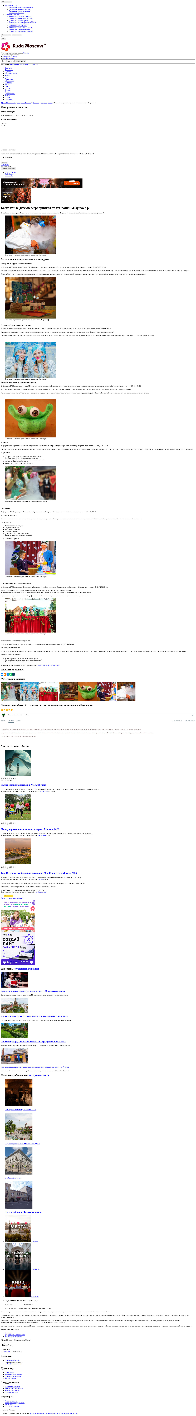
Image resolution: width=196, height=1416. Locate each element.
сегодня (12, 64)
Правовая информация (13, 1376)
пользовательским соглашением (41, 1413)
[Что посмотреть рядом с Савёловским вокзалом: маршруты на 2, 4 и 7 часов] (14, 1063)
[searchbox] (98, 39)
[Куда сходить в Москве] (23, 51)
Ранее (19, 721)
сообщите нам (41, 892)
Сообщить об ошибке (12, 1360)
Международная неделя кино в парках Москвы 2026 (30, 829)
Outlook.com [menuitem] (9, 174)
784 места (34, 1242)
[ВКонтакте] (2, 674)
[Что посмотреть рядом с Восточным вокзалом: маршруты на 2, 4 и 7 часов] (14, 1012)
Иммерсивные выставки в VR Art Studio (23, 784)
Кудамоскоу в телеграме (13, 1336)
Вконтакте (8, 1333)
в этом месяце (33, 64)
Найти (3, 39)
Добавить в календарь (9, 168)
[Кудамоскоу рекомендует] (18, 1269)
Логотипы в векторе (12, 1406)
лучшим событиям (8, 58)
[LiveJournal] (13, 674)
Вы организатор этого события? (12, 898)
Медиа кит (8, 1404)
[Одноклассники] (5, 674)
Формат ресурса (10, 1378)
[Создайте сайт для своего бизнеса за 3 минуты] (18, 964)
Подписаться (28, 1305)
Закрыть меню (17, 35)
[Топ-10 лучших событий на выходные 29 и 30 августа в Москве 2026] (98, 851)
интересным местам (10, 56)
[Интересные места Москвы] (18, 1242)
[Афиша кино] (18, 1297)
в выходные (24, 64)
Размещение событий (12, 1387)
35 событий (35, 1269)
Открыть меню (6, 35)
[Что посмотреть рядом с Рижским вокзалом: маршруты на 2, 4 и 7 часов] (14, 1037)
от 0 (40, 879)
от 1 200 (42, 791)
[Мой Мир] (8, 674)
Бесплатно (42, 835)
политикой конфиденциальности (65, 1413)
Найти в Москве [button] (6, 2)
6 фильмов (35, 1297)
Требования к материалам (14, 1388)
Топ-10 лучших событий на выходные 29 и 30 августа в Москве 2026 (39, 873)
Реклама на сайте (11, 1401)
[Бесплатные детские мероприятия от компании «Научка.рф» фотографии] (10, 701)
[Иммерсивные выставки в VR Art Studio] (98, 763)
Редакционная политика (13, 1374)
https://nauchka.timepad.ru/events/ (49, 665)
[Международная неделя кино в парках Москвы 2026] (98, 807)
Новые (3, 721)
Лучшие (11, 721)
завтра (17, 64)
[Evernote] (10, 674)
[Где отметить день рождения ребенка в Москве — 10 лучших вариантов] (14, 987)
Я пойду (4, 163)
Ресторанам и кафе (11, 1392)
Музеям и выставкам (12, 1390)
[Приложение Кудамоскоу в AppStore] (7, 1346)
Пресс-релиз (9, 1372)
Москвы (26, 53)
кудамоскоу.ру (6, 1351)
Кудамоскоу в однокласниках (15, 1335)
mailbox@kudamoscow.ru (13, 1364)
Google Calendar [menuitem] (10, 172)
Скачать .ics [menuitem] (9, 176)
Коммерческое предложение (14, 1403)
